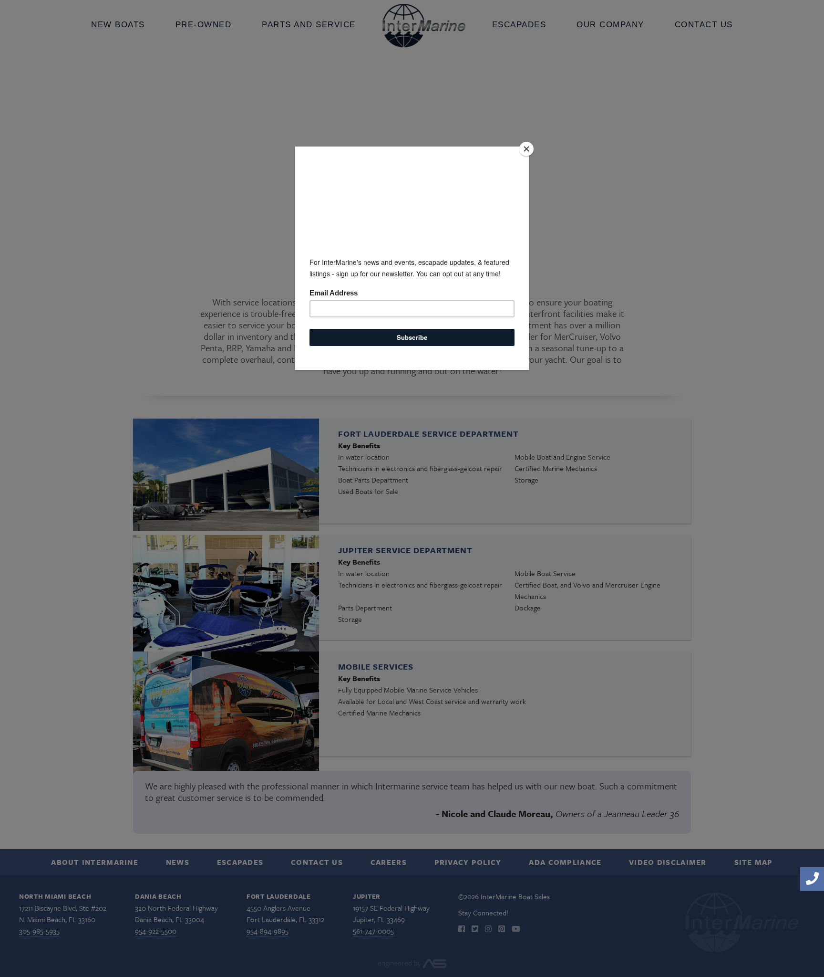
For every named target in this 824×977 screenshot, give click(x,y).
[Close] (526, 149)
